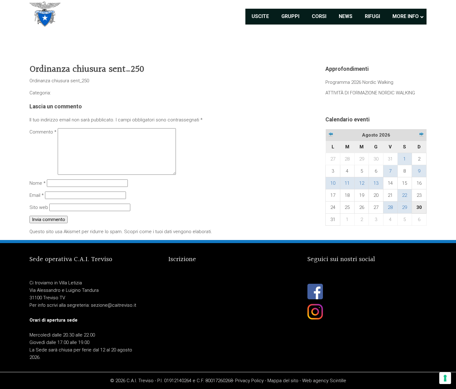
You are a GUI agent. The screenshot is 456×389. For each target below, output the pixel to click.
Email (36, 195)
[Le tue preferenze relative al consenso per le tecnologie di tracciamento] (445, 378)
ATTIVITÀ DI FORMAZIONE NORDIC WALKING (370, 93)
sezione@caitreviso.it (113, 305)
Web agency (315, 380)
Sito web (38, 207)
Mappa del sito (282, 380)
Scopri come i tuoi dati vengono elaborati (167, 231)
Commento (42, 132)
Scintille (338, 380)
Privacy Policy (249, 380)
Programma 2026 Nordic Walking (359, 82)
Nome (37, 183)
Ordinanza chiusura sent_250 (59, 81)
